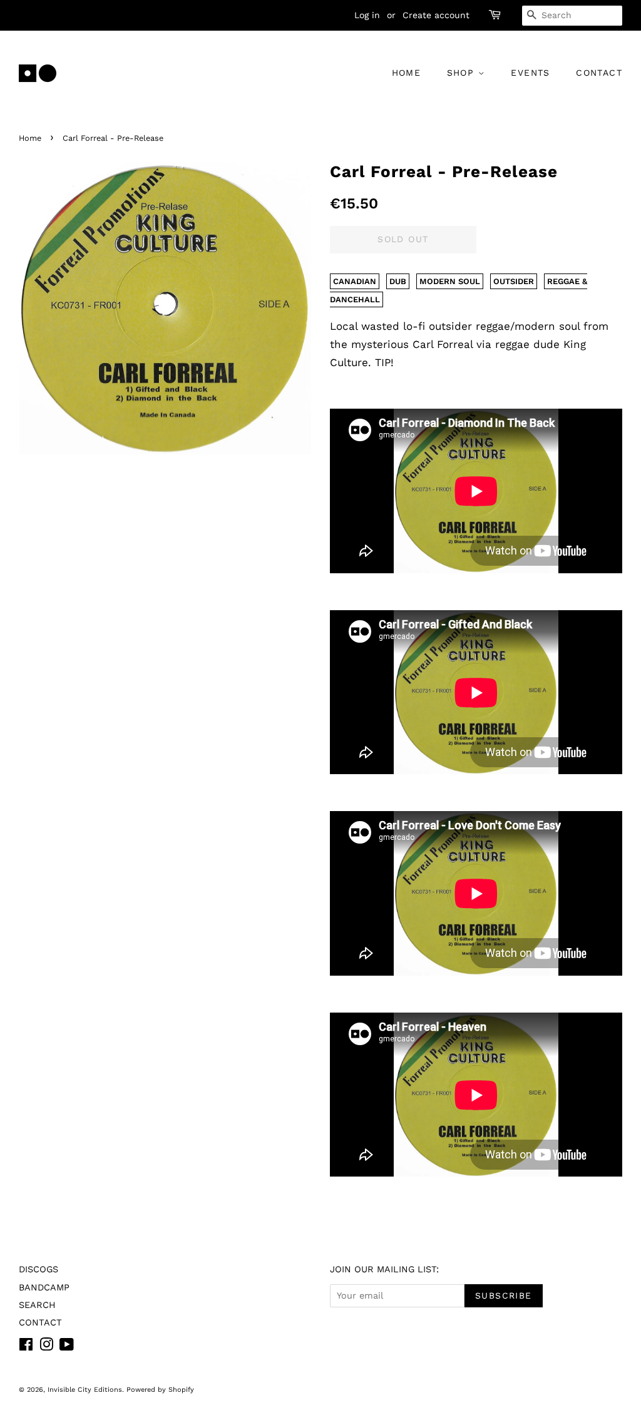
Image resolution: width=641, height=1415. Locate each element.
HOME (406, 73)
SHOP (462, 73)
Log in (367, 15)
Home (30, 138)
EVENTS (530, 73)
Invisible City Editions (85, 1390)
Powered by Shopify (160, 1390)
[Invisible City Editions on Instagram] (46, 1347)
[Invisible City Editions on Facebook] (26, 1347)
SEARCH (37, 1305)
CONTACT (599, 73)
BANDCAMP (44, 1287)
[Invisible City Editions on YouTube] (66, 1347)
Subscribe (503, 1295)
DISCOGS (38, 1269)
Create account (436, 15)
